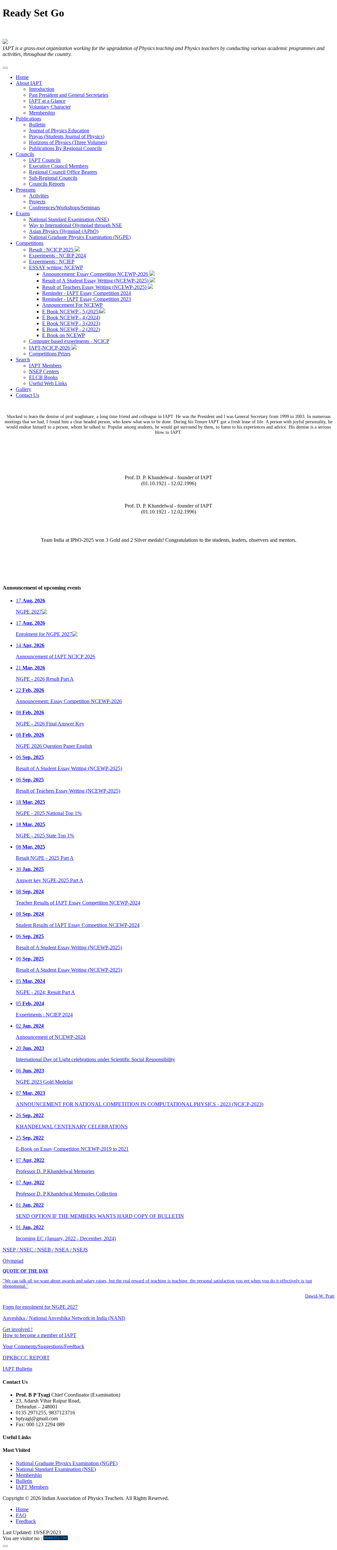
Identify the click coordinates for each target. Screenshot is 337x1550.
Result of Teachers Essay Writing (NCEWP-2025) (95, 287)
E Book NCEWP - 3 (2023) (71, 323)
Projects (37, 201)
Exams (23, 213)
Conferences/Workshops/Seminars (64, 207)
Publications (28, 118)
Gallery (23, 389)
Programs (26, 190)
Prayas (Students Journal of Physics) (66, 136)
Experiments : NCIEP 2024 (57, 255)
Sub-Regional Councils (53, 178)
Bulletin (37, 124)
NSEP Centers (44, 371)
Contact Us (27, 395)
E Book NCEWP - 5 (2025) (71, 311)
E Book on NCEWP (63, 335)
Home (22, 77)
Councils (25, 154)
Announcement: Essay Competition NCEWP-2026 (95, 274)
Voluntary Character (50, 107)
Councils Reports (47, 184)
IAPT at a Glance (47, 101)
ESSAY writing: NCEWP (56, 267)
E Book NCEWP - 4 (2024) (71, 317)
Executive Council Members (58, 166)
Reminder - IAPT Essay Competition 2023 (86, 299)
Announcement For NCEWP (72, 305)
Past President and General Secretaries (68, 95)
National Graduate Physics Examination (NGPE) (80, 237)
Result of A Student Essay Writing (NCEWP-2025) (96, 280)
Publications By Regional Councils (65, 148)
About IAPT (29, 83)
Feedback (26, 1521)
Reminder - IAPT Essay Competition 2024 (86, 293)
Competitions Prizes (49, 353)
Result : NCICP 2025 (52, 249)
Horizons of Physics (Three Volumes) (68, 142)
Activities (39, 195)
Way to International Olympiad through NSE (75, 225)
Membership (42, 113)
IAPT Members (45, 365)
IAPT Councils (45, 160)
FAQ (21, 1515)
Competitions (29, 243)
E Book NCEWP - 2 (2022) (71, 329)
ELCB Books (43, 377)
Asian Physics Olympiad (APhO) (63, 231)
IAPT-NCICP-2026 (50, 348)
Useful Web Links (48, 383)
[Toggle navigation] (5, 68)
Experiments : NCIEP (51, 261)
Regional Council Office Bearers (63, 172)
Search (23, 359)
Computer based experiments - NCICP (69, 341)
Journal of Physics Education (59, 130)
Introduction (41, 89)
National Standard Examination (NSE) (69, 219)
